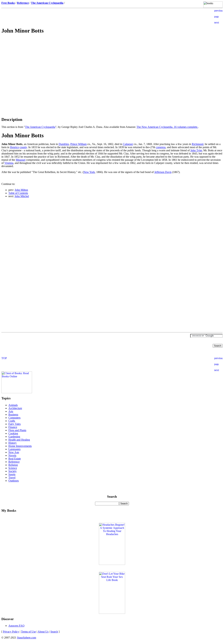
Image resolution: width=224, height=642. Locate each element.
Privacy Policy (11, 631)
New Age (13, 452)
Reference (14, 461)
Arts (10, 411)
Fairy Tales (14, 423)
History (12, 442)
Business (13, 414)
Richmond (197, 144)
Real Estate (14, 458)
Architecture (15, 408)
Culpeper (128, 144)
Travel (11, 477)
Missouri (20, 159)
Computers (14, 417)
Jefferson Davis (163, 172)
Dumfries (64, 144)
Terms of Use (28, 631)
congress (161, 147)
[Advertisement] (112, 62)
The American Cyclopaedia (40, 126)
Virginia (8, 162)
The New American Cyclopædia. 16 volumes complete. (167, 126)
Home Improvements (20, 446)
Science (12, 468)
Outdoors (13, 480)
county (23, 147)
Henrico (14, 147)
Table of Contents (18, 193)
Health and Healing (19, 439)
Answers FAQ (16, 625)
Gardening (14, 436)
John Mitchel (22, 196)
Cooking (13, 433)
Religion (13, 464)
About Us (43, 631)
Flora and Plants (17, 430)
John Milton (21, 189)
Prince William (78, 144)
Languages (14, 449)
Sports (11, 474)
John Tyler (196, 150)
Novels (12, 455)
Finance (12, 427)
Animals (13, 405)
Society (12, 471)
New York (89, 172)
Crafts (11, 420)
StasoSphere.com (26, 637)
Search (54, 631)
